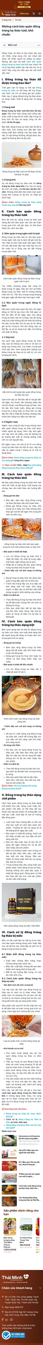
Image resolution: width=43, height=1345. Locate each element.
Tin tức (18, 20)
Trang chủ (6, 20)
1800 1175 (10, 15)
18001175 (19, 1307)
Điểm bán (24, 13)
